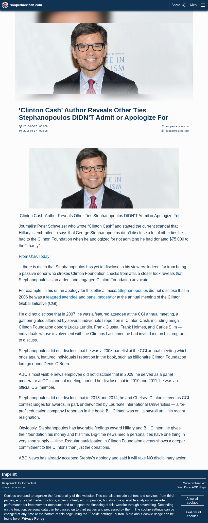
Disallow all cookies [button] (192, 514)
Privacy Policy (33, 518)
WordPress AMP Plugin (192, 487)
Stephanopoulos (133, 290)
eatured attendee (62, 297)
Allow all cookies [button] (192, 500)
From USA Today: (34, 256)
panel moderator (101, 297)
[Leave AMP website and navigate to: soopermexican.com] (5, 5)
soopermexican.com (26, 5)
